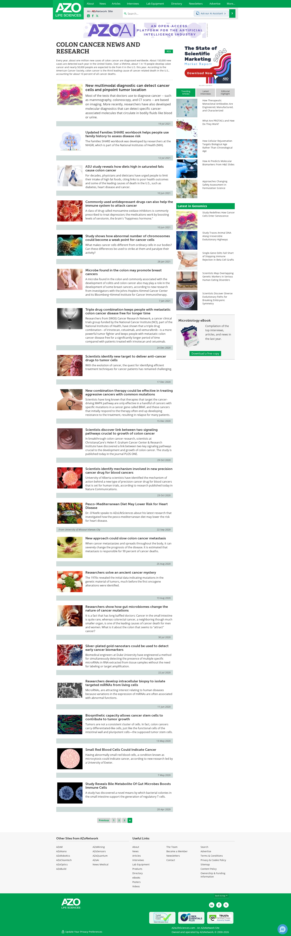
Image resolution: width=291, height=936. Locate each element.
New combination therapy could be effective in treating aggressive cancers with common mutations (129, 392)
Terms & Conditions (212, 855)
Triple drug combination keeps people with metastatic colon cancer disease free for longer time (128, 311)
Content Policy (209, 868)
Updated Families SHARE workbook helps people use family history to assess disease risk (127, 134)
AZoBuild (61, 868)
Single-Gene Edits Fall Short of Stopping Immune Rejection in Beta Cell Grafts (218, 256)
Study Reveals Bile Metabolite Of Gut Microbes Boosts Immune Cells (128, 786)
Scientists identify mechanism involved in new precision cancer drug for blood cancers (128, 470)
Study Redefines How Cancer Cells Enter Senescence (218, 214)
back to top (220, 895)
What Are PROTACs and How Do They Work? (218, 122)
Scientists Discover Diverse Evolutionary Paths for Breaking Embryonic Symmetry (217, 298)
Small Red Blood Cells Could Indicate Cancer (120, 750)
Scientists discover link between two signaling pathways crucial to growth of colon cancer (121, 431)
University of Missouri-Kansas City (82, 529)
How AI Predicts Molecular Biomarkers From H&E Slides (218, 162)
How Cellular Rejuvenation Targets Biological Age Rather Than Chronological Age (217, 146)
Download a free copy (205, 353)
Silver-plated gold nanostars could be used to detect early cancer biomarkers (127, 648)
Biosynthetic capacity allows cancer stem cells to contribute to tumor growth (124, 717)
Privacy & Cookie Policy (213, 860)
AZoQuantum (100, 855)
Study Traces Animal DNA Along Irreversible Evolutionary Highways (216, 236)
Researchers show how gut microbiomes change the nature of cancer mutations (126, 608)
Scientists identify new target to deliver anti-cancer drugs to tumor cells (125, 358)
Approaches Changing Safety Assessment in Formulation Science (214, 185)
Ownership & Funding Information (213, 875)
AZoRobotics (63, 855)
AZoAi (96, 860)
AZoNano (61, 851)
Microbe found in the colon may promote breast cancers (123, 272)
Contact (170, 860)
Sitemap (205, 864)
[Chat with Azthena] (283, 929)
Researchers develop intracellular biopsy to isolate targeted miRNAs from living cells (125, 683)
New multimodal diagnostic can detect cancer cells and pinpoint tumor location (127, 87)
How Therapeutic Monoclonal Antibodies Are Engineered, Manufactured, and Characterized (217, 105)
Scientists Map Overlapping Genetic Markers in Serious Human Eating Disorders (218, 276)
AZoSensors (99, 851)
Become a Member (177, 851)
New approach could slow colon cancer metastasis (125, 538)
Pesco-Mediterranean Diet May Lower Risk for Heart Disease (126, 506)
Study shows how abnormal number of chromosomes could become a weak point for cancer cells (127, 238)
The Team (171, 847)
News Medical (100, 864)
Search (204, 847)
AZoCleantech (64, 860)
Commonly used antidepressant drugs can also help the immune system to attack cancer (129, 203)
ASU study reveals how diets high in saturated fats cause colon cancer (124, 168)
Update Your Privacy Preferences (83, 931)
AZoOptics (62, 864)
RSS (169, 51)
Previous (104, 820)
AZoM (59, 847)
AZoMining (99, 847)
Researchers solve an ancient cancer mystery (120, 572)
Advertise (206, 851)
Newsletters (173, 855)
